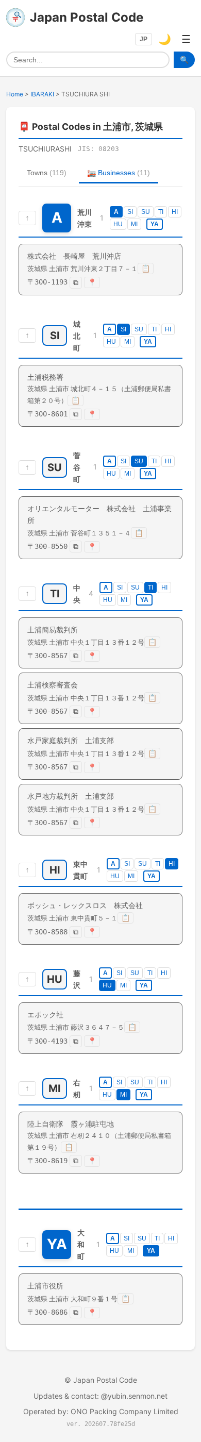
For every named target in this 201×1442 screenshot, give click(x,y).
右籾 (76, 1088)
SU (145, 211)
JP (143, 39)
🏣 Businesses (118, 173)
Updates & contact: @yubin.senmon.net (100, 1395)
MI (134, 224)
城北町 (76, 336)
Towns (46, 173)
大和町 (81, 1244)
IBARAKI (42, 94)
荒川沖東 (84, 218)
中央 (76, 593)
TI (160, 211)
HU (118, 224)
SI (130, 211)
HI (175, 211)
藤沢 (76, 979)
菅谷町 (76, 467)
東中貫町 (80, 870)
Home (14, 94)
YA (154, 224)
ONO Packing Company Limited (124, 1411)
